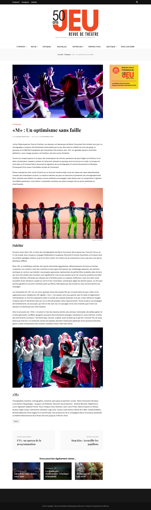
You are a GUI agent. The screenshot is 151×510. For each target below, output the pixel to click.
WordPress (105, 506)
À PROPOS (21, 46)
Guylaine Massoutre (22, 136)
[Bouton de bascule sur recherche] (137, 2)
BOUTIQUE (111, 46)
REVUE (33, 46)
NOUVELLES (62, 46)
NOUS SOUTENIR (127, 46)
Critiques (16, 124)
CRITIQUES (46, 46)
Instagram (25, 2)
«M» (15, 394)
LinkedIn (34, 2)
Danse (16, 421)
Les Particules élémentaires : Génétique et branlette (57, 474)
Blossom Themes (85, 506)
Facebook (15, 2)
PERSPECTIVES (94, 46)
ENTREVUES (77, 46)
